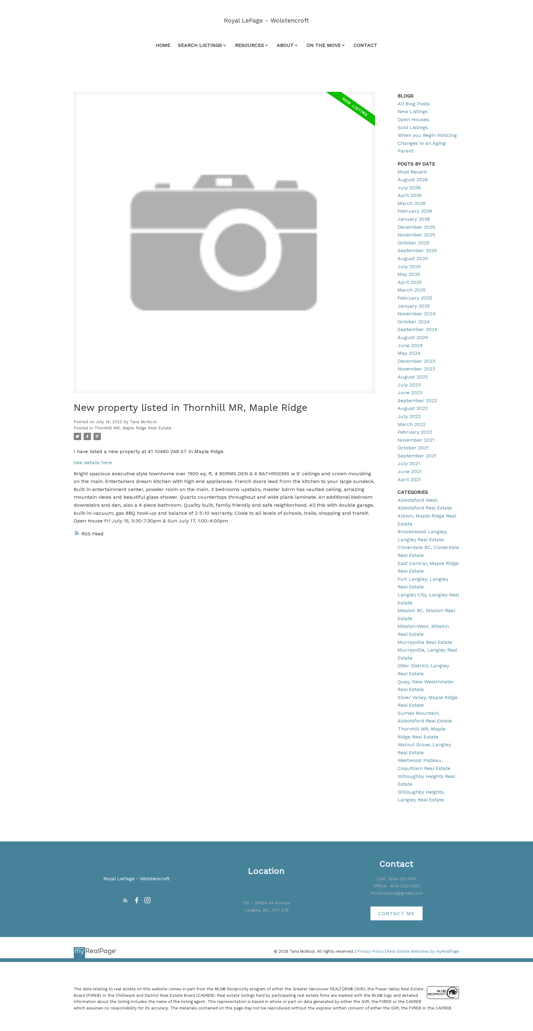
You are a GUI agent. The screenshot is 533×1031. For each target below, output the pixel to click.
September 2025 (417, 250)
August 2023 (413, 377)
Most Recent (412, 172)
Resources (249, 45)
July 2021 (409, 463)
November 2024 (417, 314)
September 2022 (417, 400)
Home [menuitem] (163, 45)
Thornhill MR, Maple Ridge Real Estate (132, 428)
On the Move (324, 45)
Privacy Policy (370, 951)
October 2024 (414, 322)
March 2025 (412, 290)
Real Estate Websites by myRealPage (423, 951)
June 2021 (410, 471)
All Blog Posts (414, 104)
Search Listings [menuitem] (200, 45)
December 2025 (416, 227)
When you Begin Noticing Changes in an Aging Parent (427, 143)
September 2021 (417, 456)
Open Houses (413, 119)
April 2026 (410, 195)
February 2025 (415, 298)
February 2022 (415, 432)
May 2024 (409, 353)
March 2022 (412, 424)
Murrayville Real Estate (425, 642)
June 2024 (410, 345)
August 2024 (413, 337)
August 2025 (413, 258)
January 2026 (414, 219)
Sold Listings (413, 127)
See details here (93, 462)
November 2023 (416, 369)
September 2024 (417, 329)
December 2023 (416, 361)
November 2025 (416, 235)
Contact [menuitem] (365, 45)
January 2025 (414, 306)
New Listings (413, 111)
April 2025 (410, 282)
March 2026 (412, 203)
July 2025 (409, 266)
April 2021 (409, 479)
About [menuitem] (285, 45)
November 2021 (416, 440)
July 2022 (409, 416)
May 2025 (409, 274)
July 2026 (409, 187)
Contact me (396, 913)
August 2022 (413, 408)
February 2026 (415, 211)
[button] (125, 900)
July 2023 (409, 385)
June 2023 (410, 392)
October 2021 (413, 448)
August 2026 (413, 179)
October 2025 (413, 243)
